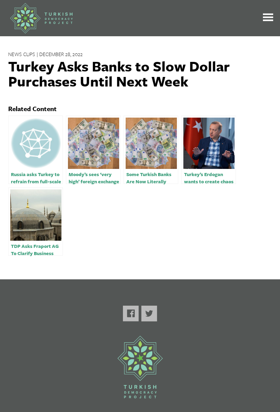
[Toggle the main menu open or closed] (268, 18)
